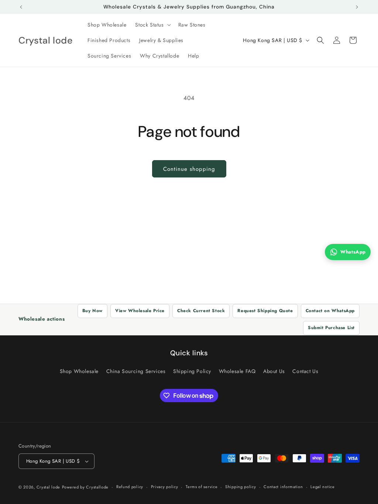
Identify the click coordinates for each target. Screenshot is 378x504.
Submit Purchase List (331, 327)
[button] (152, 24)
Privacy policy (164, 487)
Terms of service (201, 487)
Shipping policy (240, 487)
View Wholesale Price (140, 310)
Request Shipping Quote (265, 310)
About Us (274, 371)
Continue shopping (189, 169)
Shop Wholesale (79, 371)
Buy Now (92, 310)
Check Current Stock (201, 310)
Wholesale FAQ (237, 371)
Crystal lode (48, 487)
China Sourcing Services (136, 371)
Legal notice (322, 487)
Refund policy (129, 487)
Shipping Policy (192, 371)
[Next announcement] (357, 7)
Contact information (283, 487)
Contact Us (305, 371)
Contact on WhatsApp (330, 310)
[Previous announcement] (21, 7)
